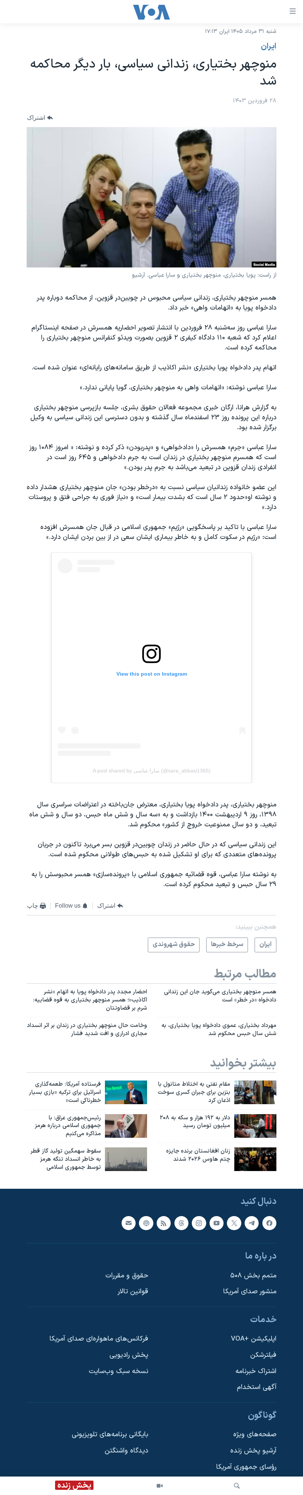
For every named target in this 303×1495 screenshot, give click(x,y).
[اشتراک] (129, 1223)
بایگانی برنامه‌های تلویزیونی (110, 1435)
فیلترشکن (263, 1355)
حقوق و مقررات (126, 1275)
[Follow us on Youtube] (217, 1223)
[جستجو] (237, 1486)
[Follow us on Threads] (181, 1223)
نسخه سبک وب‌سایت (118, 1371)
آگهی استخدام (256, 1387)
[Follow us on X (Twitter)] (234, 1223)
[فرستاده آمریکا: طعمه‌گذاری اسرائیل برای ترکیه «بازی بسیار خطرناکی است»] (126, 1092)
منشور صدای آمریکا (249, 1292)
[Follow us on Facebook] (269, 1223)
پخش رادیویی (128, 1355)
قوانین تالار (133, 1292)
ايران (268, 46)
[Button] (40, 118)
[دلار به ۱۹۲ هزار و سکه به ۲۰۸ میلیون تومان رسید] (255, 1126)
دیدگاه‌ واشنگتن (126, 1451)
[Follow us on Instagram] (199, 1223)
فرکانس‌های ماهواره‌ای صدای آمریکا (99, 1339)
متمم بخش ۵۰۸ (253, 1275)
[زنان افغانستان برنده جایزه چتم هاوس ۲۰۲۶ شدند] (255, 1159)
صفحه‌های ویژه (254, 1435)
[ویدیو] (160, 1486)
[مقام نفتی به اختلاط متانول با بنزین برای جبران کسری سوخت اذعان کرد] (255, 1092)
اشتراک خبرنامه (255, 1371)
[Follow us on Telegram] (252, 1223)
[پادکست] (146, 1223)
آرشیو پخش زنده (253, 1451)
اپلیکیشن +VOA (253, 1339)
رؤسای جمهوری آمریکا (246, 1467)
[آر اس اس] (164, 1223)
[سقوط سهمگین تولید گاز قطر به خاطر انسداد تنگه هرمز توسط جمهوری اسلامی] (126, 1159)
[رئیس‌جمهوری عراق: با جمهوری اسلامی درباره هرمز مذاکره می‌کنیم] (126, 1126)
